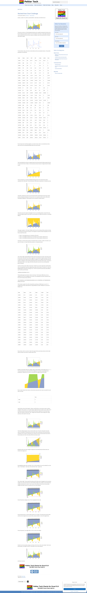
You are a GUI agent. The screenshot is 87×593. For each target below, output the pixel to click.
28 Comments (32, 15)
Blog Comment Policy (51, 591)
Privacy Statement (76, 591)
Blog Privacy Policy (57, 591)
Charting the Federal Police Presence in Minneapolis (61, 59)
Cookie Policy (72, 591)
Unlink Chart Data (57, 64)
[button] (85, 582)
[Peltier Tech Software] (34, 566)
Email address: (57, 41)
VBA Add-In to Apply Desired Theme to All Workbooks (61, 55)
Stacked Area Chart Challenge (28, 14)
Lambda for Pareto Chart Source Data (61, 57)
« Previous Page (20, 582)
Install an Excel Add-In (58, 68)
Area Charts (24, 577)
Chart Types (23, 576)
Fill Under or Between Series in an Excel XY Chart (61, 66)
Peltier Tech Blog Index (58, 73)
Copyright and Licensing (44, 591)
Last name (56, 36)
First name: (56, 32)
